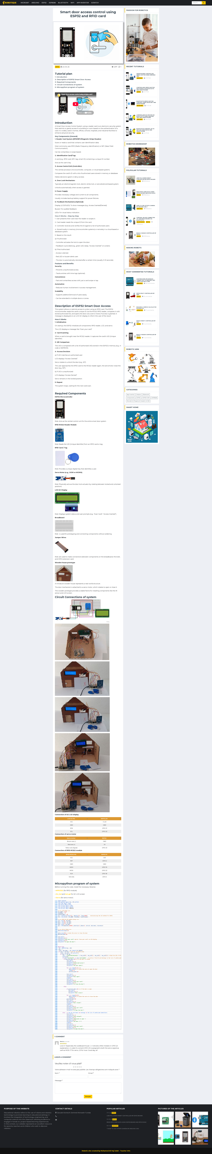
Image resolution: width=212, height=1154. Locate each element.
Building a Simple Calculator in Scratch (146, 307)
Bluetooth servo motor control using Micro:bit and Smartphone (146, 102)
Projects (136, 401)
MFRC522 (59, 890)
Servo (58, 898)
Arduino (35, 3)
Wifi (72, 3)
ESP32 (44, 3)
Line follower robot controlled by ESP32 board (145, 178)
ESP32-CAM (146, 398)
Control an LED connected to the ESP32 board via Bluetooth (145, 219)
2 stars (75, 1067)
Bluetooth (63, 3)
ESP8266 (52, 3)
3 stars (77, 1067)
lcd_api (68, 894)
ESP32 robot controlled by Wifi (145, 321)
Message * (59, 1080)
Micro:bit (25, 3)
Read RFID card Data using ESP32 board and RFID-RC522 (145, 192)
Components (130, 398)
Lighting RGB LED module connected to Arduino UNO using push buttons (145, 280)
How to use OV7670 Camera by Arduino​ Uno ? (145, 206)
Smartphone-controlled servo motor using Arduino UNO (145, 75)
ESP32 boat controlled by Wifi (145, 294)
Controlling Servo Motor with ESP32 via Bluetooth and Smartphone (145, 89)
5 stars (81, 1067)
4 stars (79, 1067)
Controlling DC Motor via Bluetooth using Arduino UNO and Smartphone (145, 116)
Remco (62, 1041)
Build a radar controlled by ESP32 (146, 233)
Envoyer (88, 1096)
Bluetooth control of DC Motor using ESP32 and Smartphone (145, 130)
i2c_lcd (58, 894)
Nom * (57, 1073)
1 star (74, 1067)
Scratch (95, 3)
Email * (91, 1073)
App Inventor (83, 3)
